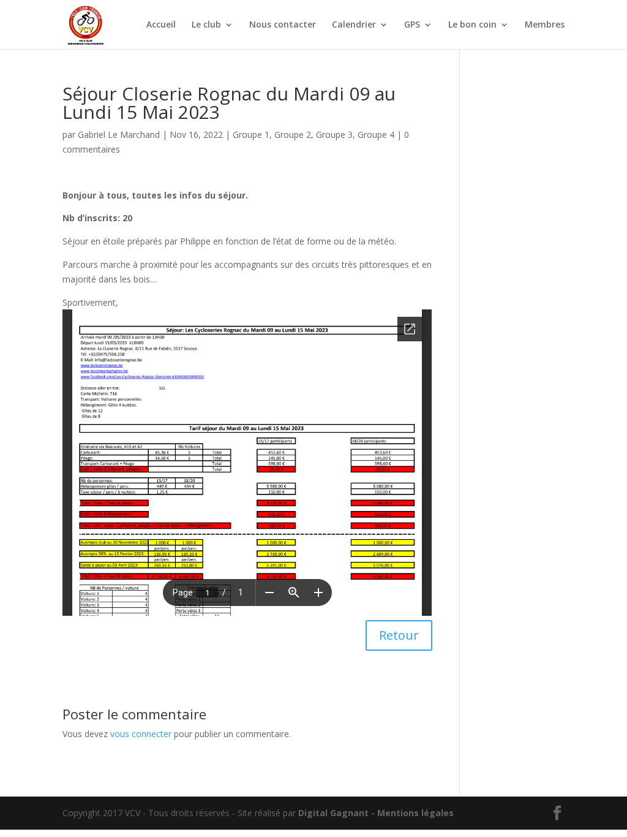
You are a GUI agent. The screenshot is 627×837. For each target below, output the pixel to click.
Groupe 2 (292, 134)
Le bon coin (472, 25)
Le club (206, 25)
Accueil (161, 25)
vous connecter (140, 734)
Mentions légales (415, 813)
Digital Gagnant (333, 813)
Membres (545, 25)
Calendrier (354, 25)
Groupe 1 (251, 134)
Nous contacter (282, 25)
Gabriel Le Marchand (119, 134)
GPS (412, 25)
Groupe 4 (376, 134)
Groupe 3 (334, 134)
